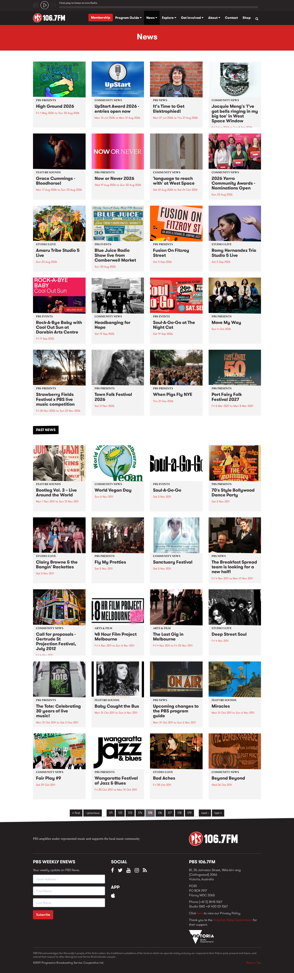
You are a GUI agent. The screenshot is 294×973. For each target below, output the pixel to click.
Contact (231, 17)
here (200, 913)
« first (76, 813)
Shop (247, 17)
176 (160, 813)
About (213, 17)
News (150, 17)
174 (140, 813)
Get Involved (191, 17)
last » (218, 813)
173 (130, 813)
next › (205, 813)
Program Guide (127, 17)
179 (189, 813)
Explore (168, 17)
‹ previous (92, 813)
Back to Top (254, 963)
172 (120, 813)
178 (179, 813)
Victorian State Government (232, 920)
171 (110, 813)
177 (170, 813)
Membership (100, 17)
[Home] (50, 18)
